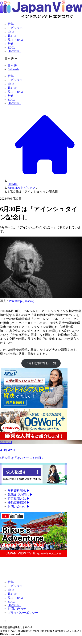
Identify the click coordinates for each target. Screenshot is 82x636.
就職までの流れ (20, 494)
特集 (11, 24)
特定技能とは (19, 498)
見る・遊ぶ (15, 39)
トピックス (15, 28)
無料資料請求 (19, 490)
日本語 (12, 65)
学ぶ (11, 31)
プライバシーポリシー (23, 612)
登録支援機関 (19, 502)
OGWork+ (14, 51)
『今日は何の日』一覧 (41, 363)
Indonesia (13, 69)
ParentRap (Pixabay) (21, 301)
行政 (11, 43)
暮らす (12, 35)
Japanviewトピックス (22, 187)
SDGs (11, 47)
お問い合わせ (19, 506)
